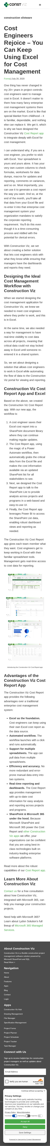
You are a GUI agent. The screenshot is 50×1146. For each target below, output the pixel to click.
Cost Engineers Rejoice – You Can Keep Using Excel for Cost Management (23, 50)
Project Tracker (10, 1041)
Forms (7, 79)
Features (8, 981)
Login (6, 999)
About (6, 977)
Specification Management (15, 1023)
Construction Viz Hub (13, 1009)
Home (6, 973)
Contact (7, 995)
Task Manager (10, 1046)
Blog (6, 990)
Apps (6, 986)
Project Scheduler (11, 1037)
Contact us (10, 891)
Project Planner (10, 1033)
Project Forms (10, 1028)
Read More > (9, 962)
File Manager (9, 1018)
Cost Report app (34, 133)
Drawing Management (13, 1014)
